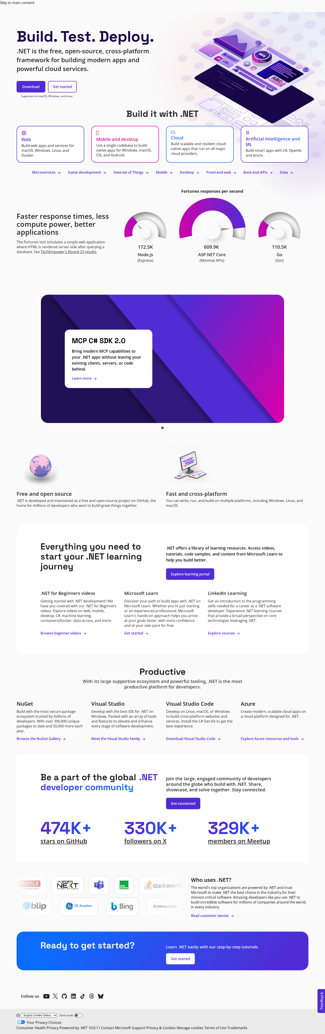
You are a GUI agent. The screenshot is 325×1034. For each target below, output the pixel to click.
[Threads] (91, 996)
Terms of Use (215, 1027)
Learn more (82, 378)
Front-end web (219, 172)
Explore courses (222, 633)
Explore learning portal (190, 574)
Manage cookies (190, 1027)
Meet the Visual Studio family (116, 738)
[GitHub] (64, 996)
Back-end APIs (255, 172)
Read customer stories (210, 915)
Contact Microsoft (116, 1027)
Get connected (183, 803)
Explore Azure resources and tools (270, 738)
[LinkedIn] (73, 996)
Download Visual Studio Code (191, 738)
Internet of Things (128, 172)
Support (138, 1027)
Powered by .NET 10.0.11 (79, 1027)
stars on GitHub (63, 841)
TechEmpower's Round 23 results (68, 251)
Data (284, 172)
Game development (85, 172)
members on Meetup (239, 841)
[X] (55, 996)
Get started (62, 86)
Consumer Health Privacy (37, 1027)
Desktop (187, 172)
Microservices (44, 172)
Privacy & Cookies (161, 1027)
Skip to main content (17, 2)
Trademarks (237, 1027)
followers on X (145, 841)
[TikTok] (82, 996)
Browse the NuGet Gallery (39, 738)
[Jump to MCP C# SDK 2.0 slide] (162, 428)
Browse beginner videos (61, 633)
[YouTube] (46, 996)
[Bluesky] (100, 996)
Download (31, 86)
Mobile (162, 172)
